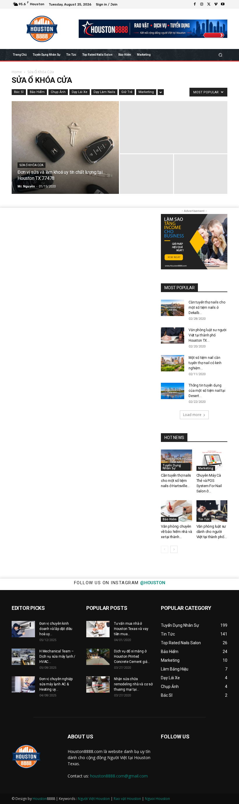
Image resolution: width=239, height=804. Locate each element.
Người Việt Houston (94, 798)
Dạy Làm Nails (104, 92)
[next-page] (174, 549)
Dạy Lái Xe (79, 92)
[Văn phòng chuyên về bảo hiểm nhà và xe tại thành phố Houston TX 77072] (176, 511)
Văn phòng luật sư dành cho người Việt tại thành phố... (211, 531)
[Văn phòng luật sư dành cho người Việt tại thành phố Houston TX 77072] (212, 511)
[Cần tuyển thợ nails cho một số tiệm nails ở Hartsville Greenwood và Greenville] (176, 460)
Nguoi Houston (157, 798)
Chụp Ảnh (58, 92)
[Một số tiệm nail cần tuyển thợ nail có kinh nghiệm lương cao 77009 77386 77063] (172, 363)
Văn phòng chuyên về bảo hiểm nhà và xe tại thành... (176, 531)
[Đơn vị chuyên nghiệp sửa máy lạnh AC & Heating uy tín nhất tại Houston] (23, 684)
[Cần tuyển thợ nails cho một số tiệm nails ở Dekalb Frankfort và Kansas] (172, 308)
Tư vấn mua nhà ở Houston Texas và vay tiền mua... (131, 629)
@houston (152, 582)
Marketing (146, 92)
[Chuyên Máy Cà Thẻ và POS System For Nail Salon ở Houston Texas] (212, 460)
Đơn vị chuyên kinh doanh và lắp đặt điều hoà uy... (55, 629)
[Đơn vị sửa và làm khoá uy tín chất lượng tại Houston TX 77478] (65, 147)
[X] (208, 4)
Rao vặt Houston (127, 798)
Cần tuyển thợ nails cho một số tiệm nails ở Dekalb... (207, 307)
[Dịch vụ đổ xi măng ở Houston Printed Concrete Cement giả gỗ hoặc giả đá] (98, 657)
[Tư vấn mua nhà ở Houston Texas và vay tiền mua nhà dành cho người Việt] (98, 629)
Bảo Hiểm (37, 92)
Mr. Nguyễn (26, 186)
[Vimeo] (215, 4)
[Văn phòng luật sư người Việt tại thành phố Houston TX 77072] (172, 335)
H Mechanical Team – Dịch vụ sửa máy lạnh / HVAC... (57, 656)
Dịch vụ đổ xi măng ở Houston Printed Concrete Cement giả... (132, 656)
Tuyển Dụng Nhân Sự (172, 466)
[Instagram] (201, 4)
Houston (40, 798)
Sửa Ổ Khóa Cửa (31, 165)
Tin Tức (204, 519)
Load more (192, 414)
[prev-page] (164, 549)
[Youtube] (222, 4)
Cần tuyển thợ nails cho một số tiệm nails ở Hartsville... (176, 480)
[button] (220, 54)
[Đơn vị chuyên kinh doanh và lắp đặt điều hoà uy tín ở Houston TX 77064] (23, 629)
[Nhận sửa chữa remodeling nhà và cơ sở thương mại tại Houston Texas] (98, 684)
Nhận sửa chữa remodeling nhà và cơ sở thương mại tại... (133, 684)
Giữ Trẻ (126, 92)
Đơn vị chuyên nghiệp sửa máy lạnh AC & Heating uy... (55, 684)
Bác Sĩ (19, 92)
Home (17, 71)
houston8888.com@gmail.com (119, 776)
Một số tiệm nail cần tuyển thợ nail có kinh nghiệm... (205, 363)
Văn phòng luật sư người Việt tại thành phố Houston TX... (207, 335)
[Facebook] (194, 4)
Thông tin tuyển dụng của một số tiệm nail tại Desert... (207, 390)
